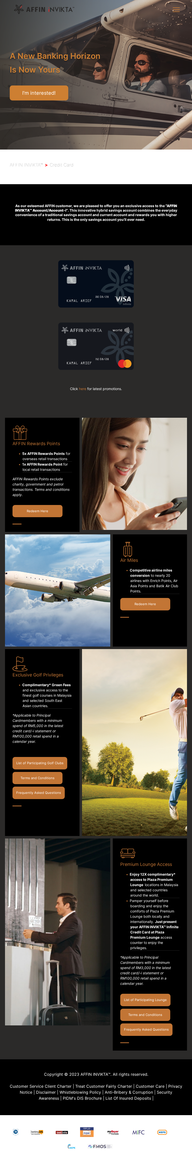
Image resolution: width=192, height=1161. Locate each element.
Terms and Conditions (37, 778)
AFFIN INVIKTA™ (26, 164)
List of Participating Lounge (145, 1000)
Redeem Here (37, 511)
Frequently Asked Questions (38, 793)
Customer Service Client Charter (41, 1086)
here (82, 389)
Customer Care (150, 1086)
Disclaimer (46, 1092)
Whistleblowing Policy (80, 1092)
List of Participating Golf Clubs (40, 763)
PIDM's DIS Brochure (82, 1098)
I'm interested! (39, 93)
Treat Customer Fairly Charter (103, 1086)
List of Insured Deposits (128, 1098)
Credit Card (62, 164)
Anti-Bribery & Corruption (129, 1092)
